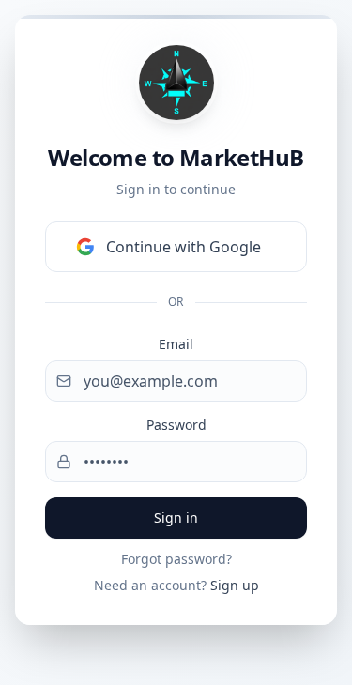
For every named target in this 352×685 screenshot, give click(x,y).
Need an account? (176, 585)
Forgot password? (176, 559)
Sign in (176, 517)
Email (176, 344)
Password (176, 425)
